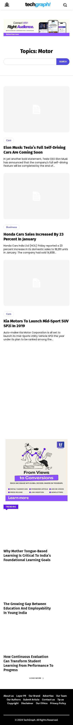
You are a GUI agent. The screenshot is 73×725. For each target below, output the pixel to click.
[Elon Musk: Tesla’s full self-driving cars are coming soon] (36, 109)
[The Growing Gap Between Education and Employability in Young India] (36, 586)
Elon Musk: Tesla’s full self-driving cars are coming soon (34, 149)
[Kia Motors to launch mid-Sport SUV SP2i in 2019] (36, 283)
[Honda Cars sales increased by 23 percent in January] (36, 196)
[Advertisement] (36, 388)
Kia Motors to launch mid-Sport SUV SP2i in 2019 (36, 323)
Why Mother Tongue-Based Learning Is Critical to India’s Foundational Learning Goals (27, 555)
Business (11, 227)
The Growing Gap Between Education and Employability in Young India (27, 608)
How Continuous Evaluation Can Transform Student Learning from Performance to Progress (28, 663)
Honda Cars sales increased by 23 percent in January (34, 236)
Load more (35, 678)
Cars (8, 140)
